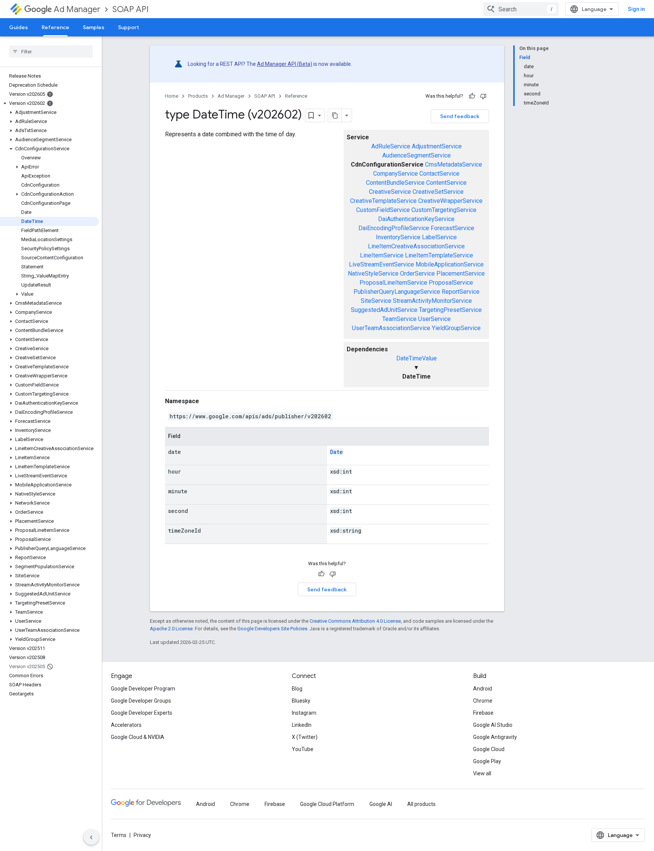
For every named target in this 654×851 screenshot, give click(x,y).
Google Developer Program (143, 689)
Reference (55, 27)
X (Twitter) (305, 737)
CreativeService (390, 191)
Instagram (304, 713)
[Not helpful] (483, 96)
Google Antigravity (495, 737)
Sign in (636, 9)
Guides (18, 27)
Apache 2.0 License (171, 628)
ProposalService (451, 282)
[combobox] (521, 9)
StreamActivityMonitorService (432, 300)
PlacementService (460, 273)
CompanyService (395, 173)
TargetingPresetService (450, 309)
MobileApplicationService (450, 264)
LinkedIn (301, 725)
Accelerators (126, 725)
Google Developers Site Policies (272, 628)
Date (336, 451)
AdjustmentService (437, 146)
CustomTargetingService (443, 210)
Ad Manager (77, 9)
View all (482, 773)
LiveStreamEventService (381, 264)
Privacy (142, 835)
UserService (434, 319)
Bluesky (301, 701)
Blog (297, 689)
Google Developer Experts (141, 713)
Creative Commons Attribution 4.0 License (355, 621)
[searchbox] (51, 51)
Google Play (487, 761)
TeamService (399, 319)
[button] (49, 103)
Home (171, 96)
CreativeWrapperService (450, 200)
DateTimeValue (416, 358)
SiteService (376, 300)
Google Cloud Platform (327, 804)
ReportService (461, 291)
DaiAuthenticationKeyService (416, 219)
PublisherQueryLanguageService (396, 291)
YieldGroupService (456, 328)
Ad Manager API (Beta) (284, 64)
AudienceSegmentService (416, 155)
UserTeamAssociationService (391, 328)
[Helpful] (472, 96)
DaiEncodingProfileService (393, 228)
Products (198, 96)
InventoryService (398, 237)
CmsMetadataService (453, 164)
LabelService (439, 237)
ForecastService (452, 228)
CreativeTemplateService (383, 200)
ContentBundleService (395, 182)
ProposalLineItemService (393, 282)
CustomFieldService (383, 210)
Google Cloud (489, 749)
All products (421, 804)
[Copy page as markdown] (335, 115)
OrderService (417, 273)
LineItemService (381, 255)
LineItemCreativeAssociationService (416, 246)
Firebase (483, 713)
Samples (93, 27)
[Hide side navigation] (91, 837)
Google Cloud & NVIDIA (137, 737)
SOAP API (130, 9)
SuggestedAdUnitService (384, 309)
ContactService (439, 173)
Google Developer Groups (141, 701)
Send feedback (460, 116)
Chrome (482, 701)
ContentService (446, 182)
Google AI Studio (492, 725)
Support (128, 27)
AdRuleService (390, 146)
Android (482, 689)
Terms (118, 835)
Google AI (380, 804)
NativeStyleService (373, 273)
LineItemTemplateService (439, 255)
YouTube (302, 749)
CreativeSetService (438, 191)
